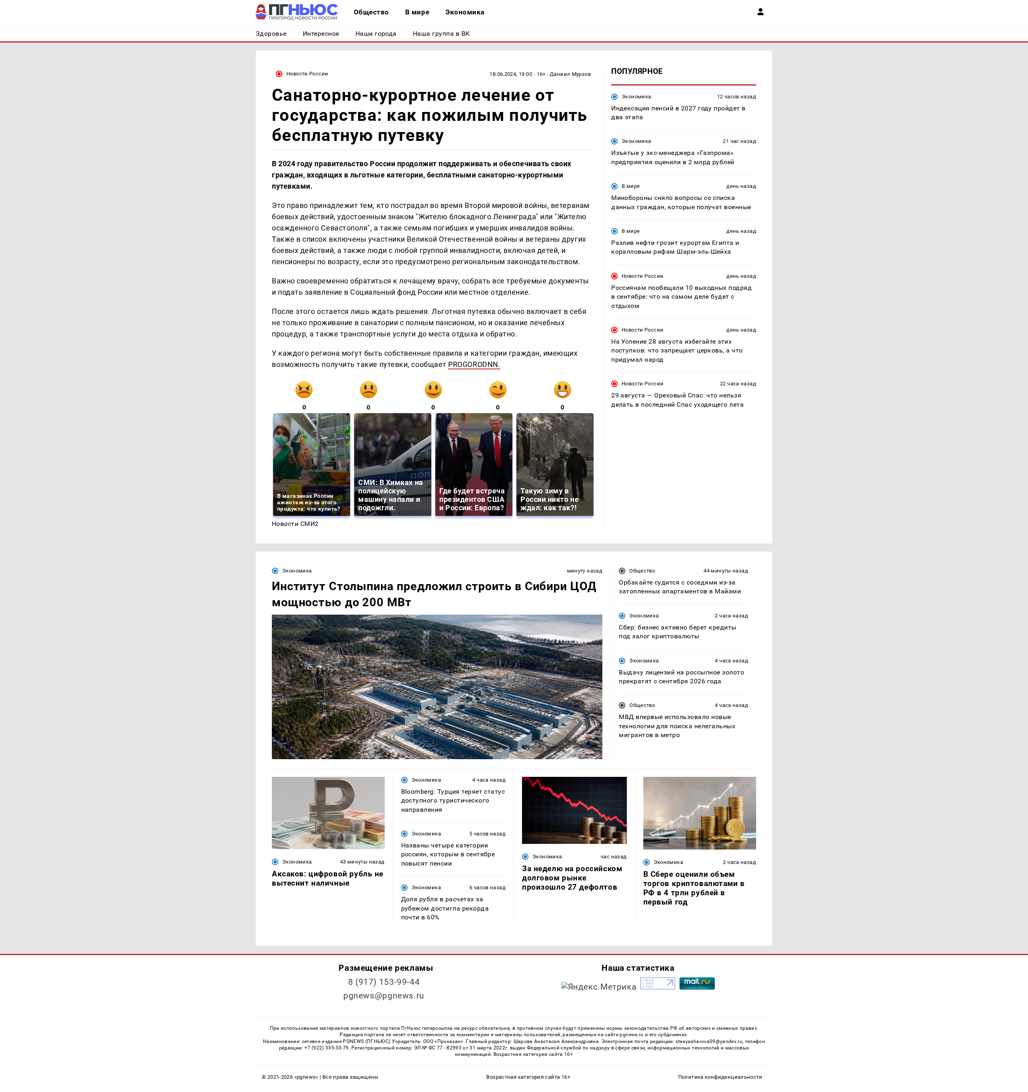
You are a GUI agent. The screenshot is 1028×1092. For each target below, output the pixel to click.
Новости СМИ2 (295, 524)
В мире (631, 186)
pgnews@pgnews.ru (383, 995)
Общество (642, 571)
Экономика (636, 96)
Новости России (307, 74)
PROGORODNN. (474, 364)
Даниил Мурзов (570, 74)
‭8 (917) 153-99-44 (384, 982)
